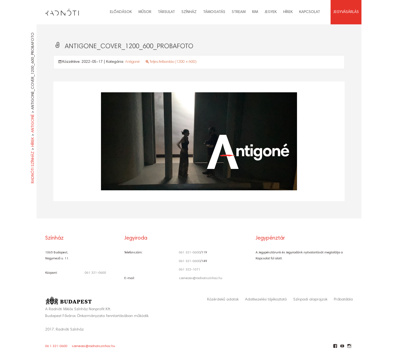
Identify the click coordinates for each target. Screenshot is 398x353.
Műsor (144, 12)
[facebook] (335, 348)
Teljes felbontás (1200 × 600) (173, 62)
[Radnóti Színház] (58, 11)
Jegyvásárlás (346, 12)
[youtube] (342, 348)
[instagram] (349, 348)
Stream (239, 12)
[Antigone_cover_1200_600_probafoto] (199, 141)
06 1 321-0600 (56, 346)
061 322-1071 (189, 269)
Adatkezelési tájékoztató (266, 300)
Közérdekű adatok (223, 300)
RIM (255, 12)
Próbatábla (343, 300)
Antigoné (132, 62)
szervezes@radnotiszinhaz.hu (200, 278)
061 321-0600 (95, 272)
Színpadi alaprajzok (310, 300)
